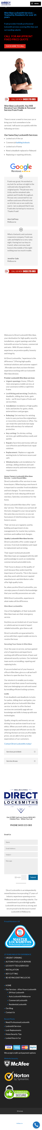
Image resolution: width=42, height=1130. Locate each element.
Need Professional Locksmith (17, 1022)
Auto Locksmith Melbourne (20, 996)
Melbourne (19, 1123)
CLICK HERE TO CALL (15, 46)
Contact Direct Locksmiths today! (18, 744)
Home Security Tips (14, 1034)
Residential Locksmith (17, 1004)
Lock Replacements (13, 1030)
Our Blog (9, 1008)
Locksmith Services (13, 1026)
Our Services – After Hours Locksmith (21, 989)
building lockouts (23, 142)
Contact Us (10, 1012)
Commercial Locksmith (18, 1000)
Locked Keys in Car (13, 1038)
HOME (8, 985)
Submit (33, 877)
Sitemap (20, 1111)
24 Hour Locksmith (16, 992)
